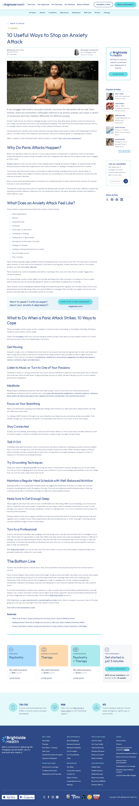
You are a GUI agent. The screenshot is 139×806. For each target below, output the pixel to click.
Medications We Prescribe (51, 774)
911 (104, 704)
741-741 (23, 704)
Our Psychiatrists (73, 755)
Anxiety (42, 13)
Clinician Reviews (97, 748)
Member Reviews (97, 751)
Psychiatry (46, 741)
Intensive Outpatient (49, 758)
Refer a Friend (72, 778)
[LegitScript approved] (83, 797)
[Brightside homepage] (13, 4)
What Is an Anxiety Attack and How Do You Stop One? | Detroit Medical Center (43, 618)
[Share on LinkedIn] (121, 199)
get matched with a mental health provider (40, 600)
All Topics (32, 13)
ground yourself (30, 467)
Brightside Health (18, 549)
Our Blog (70, 767)
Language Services (74, 781)
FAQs (69, 758)
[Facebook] (48, 797)
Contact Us (71, 774)
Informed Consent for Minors (126, 753)
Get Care (31, 4)
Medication (76, 13)
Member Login (103, 5)
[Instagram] (53, 797)
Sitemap (70, 785)
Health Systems (97, 770)
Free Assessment (125, 5)
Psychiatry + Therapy (50, 748)
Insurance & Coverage (50, 767)
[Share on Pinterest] (117, 199)
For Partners (70, 4)
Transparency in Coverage (125, 766)
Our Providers (72, 751)
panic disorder (31, 267)
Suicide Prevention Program (52, 755)
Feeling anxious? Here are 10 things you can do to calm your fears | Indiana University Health (48, 622)
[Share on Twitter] (107, 199)
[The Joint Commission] (89, 797)
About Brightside (73, 741)
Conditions (53, 13)
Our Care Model (97, 744)
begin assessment (117, 669)
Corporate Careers (74, 770)
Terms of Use (121, 741)
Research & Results (74, 748)
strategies (19, 336)
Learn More (120, 74)
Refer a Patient (83, 4)
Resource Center (97, 755)
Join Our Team (96, 741)
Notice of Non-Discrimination (121, 761)
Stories (97, 13)
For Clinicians (56, 4)
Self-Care (87, 13)
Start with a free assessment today (21, 607)
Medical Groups (97, 774)
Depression (64, 13)
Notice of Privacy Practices (126, 757)
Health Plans (95, 767)
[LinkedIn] (57, 797)
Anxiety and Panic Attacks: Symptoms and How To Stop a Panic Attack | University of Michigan (49, 626)
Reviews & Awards (73, 744)
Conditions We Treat (49, 770)
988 (63, 704)
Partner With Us (97, 785)
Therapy (107, 13)
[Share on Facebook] (112, 199)
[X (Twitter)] (44, 797)
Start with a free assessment (69, 138)
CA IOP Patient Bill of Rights (126, 775)
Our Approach (43, 4)
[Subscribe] (125, 181)
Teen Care (46, 751)
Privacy (119, 744)
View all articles (124, 151)
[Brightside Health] (18, 739)
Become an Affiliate (98, 781)
